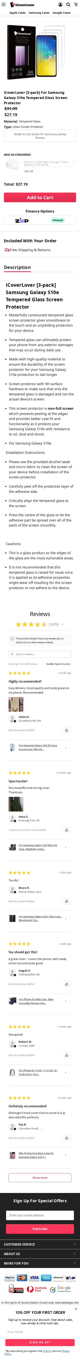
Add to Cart (40, 197)
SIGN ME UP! (40, 1342)
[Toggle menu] (4, 4)
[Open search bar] (68, 2)
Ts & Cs (47, 1351)
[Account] (60, 2)
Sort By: (50, 663)
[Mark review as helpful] (66, 730)
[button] (62, 624)
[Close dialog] (76, 1309)
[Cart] (76, 2)
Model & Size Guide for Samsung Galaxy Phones (40, 136)
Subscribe (40, 1228)
